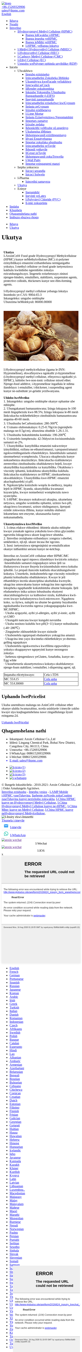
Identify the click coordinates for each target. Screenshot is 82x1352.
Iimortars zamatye (36, 120)
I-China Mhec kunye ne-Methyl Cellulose (39, 807)
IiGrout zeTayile (35, 153)
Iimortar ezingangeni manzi (42, 163)
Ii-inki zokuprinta (36, 203)
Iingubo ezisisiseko (37, 74)
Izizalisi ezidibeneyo (38, 110)
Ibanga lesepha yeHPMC (41, 38)
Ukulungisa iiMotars (38, 131)
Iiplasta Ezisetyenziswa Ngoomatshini (49, 117)
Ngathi (14, 24)
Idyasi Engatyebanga (38, 138)
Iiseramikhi (32, 192)
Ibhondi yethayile (36, 149)
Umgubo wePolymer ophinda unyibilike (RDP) (47, 63)
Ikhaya (14, 20)
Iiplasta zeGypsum (37, 106)
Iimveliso (15, 28)
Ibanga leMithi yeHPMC (41, 42)
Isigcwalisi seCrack (37, 85)
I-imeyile (15, 827)
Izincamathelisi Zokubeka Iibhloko (47, 78)
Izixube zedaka (34, 124)
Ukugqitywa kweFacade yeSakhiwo (48, 81)
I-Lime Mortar (34, 113)
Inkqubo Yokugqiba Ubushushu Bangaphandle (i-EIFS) (45, 94)
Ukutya (22, 185)
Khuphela (16, 210)
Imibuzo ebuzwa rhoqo (24, 217)
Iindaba (14, 206)
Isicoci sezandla (35, 171)
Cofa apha (50, 679)
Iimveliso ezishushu (14, 792)
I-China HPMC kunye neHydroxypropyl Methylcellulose (37, 811)
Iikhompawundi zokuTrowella (44, 156)
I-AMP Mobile (59, 792)
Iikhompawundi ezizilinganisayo (45, 135)
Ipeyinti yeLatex (35, 196)
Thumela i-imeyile (13, 820)
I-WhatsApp (18, 835)
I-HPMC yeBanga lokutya (42, 45)
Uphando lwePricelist (15, 722)
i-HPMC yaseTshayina (16, 795)
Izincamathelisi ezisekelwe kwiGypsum (50, 103)
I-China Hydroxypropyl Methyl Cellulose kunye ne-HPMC (34, 804)
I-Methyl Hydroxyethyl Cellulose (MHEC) (44, 49)
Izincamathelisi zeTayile (40, 146)
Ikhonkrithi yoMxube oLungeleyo (46, 128)
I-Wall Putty (33, 160)
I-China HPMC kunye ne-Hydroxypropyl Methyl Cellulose (39, 800)
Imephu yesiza (38, 792)
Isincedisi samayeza (37, 181)
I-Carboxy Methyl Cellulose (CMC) (40, 56)
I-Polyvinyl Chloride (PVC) (43, 199)
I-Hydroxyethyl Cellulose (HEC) (38, 53)
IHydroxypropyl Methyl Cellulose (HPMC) (45, 31)
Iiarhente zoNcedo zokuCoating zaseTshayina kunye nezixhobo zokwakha (37, 797)
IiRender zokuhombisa (39, 88)
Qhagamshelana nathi (23, 213)
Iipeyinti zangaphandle (39, 99)
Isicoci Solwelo (35, 174)
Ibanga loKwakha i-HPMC (42, 35)
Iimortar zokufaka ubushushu (43, 142)
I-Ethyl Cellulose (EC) (32, 60)
